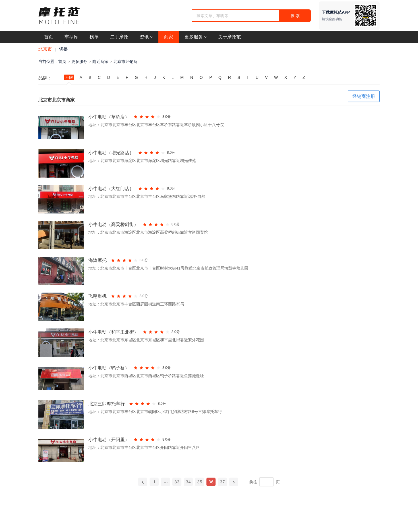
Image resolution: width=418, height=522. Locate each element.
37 (222, 481)
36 (211, 481)
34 (188, 481)
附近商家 (100, 61)
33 (176, 481)
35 (199, 481)
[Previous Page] (142, 482)
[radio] (135, 117)
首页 (62, 61)
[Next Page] (233, 482)
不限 (69, 77)
